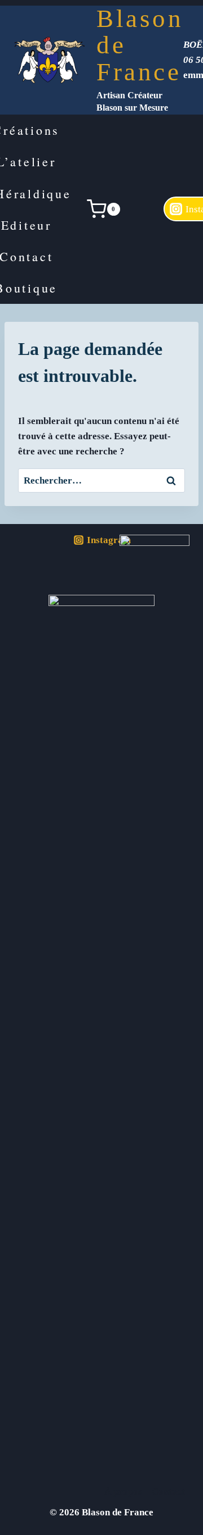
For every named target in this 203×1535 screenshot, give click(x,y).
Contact (168, 1491)
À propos (123, 1491)
